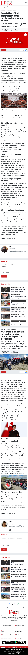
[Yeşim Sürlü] (4, 249)
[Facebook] (10, 604)
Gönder (4, 276)
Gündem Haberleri (11, 10)
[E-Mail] (10, 256)
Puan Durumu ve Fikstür (7, 634)
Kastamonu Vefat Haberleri (17, 287)
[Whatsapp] (18, 604)
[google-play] (20, 642)
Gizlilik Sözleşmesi (13, 607)
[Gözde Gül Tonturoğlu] (4, 524)
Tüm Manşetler (19, 634)
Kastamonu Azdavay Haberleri (18, 307)
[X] (13, 604)
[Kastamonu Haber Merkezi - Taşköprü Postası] (6, 2)
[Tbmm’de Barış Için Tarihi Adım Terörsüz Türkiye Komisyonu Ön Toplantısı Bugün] (14, 100)
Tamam (17, 653)
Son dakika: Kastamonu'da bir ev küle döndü (17, 310)
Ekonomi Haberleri (15, 294)
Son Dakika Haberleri (6, 638)
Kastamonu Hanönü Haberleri (18, 314)
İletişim (23, 607)
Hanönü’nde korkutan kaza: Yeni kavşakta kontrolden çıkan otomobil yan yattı (18, 317)
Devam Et (10, 253)
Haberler (3, 10)
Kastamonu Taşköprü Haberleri (18, 321)
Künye (19, 607)
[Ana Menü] (26, 2)
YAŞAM (22, 7)
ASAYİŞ (3, 7)
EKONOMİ (15, 7)
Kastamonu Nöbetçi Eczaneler (6, 626)
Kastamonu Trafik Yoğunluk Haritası (19, 631)
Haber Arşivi (6, 607)
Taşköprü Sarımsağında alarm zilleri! (18, 303)
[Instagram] (15, 604)
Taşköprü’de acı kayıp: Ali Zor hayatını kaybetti (18, 290)
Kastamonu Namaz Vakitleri (6, 631)
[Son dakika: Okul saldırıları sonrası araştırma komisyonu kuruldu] (14, 40)
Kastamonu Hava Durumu (19, 626)
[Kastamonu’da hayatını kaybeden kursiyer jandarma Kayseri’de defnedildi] (14, 362)
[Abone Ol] (26, 50)
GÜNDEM (8, 7)
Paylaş (4, 49)
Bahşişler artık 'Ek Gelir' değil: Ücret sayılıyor (18, 297)
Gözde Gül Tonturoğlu (14, 523)
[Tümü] (26, 284)
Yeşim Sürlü (12, 248)
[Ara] (24, 2)
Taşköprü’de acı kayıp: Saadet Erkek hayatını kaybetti (18, 324)
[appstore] (8, 642)
